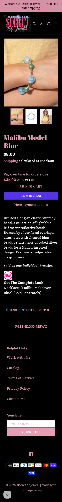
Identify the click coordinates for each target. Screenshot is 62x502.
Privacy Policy (18, 388)
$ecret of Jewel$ (28, 485)
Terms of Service (21, 378)
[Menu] (56, 23)
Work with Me (18, 357)
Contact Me (16, 399)
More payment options (31, 205)
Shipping (11, 161)
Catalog (13, 368)
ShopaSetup (33, 490)
